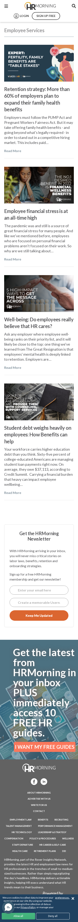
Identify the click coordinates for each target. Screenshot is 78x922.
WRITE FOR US (39, 805)
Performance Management (55, 826)
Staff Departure (22, 844)
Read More (12, 151)
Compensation (13, 838)
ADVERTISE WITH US (39, 798)
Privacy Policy (28, 907)
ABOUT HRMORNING (39, 792)
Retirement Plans (45, 851)
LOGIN (24, 16)
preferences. (62, 897)
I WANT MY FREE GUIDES (44, 747)
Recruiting (61, 819)
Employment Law (21, 819)
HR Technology (22, 832)
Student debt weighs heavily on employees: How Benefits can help (37, 434)
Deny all (52, 916)
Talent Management (19, 826)
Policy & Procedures (43, 838)
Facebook (33, 781)
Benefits (43, 819)
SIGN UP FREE (46, 16)
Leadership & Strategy (52, 832)
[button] (8, 907)
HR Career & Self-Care (52, 844)
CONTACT (39, 811)
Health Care (20, 851)
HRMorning (40, 6)
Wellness (68, 838)
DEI (64, 851)
